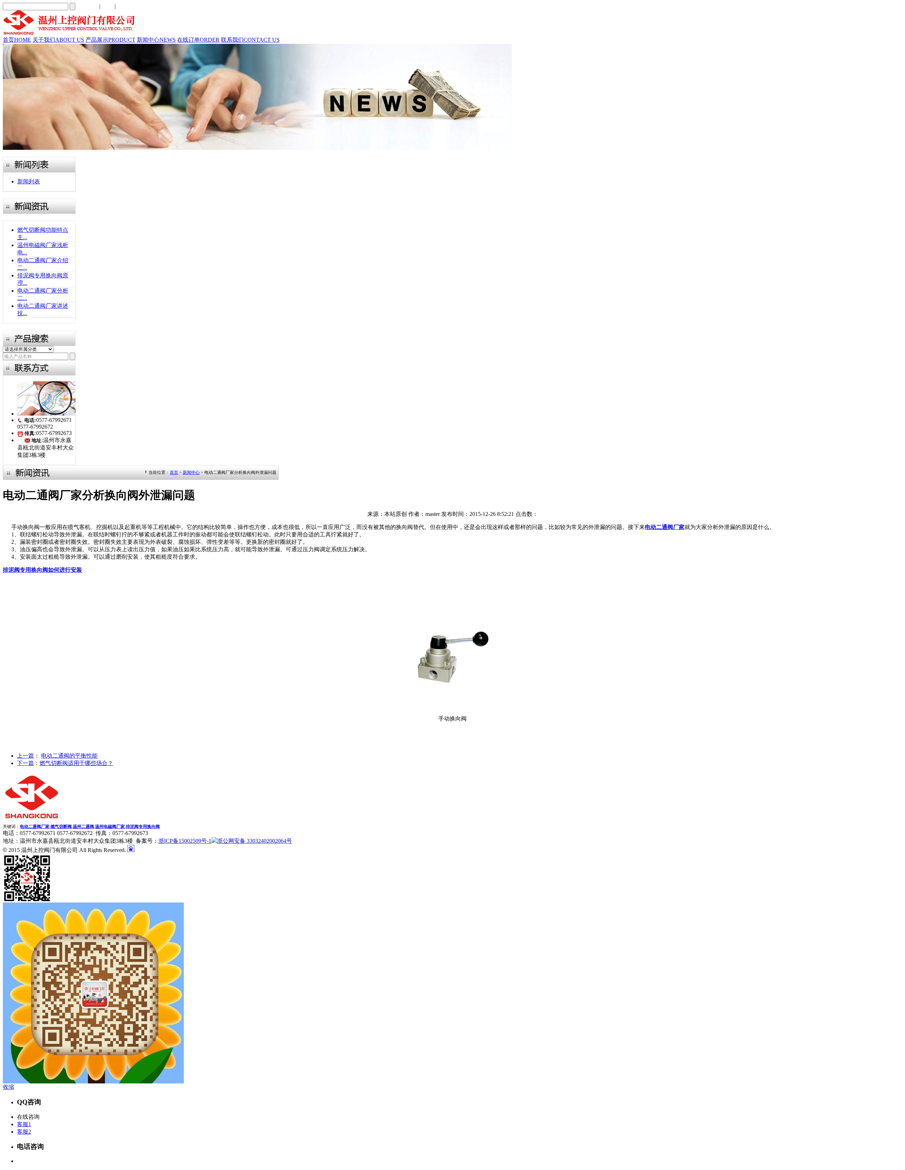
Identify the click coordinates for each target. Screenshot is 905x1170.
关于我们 (58, 40)
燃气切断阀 (61, 826)
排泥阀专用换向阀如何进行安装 (42, 570)
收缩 (8, 1087)
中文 (107, 6)
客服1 (24, 1124)
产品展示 (110, 40)
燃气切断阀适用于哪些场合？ (76, 763)
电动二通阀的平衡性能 (69, 756)
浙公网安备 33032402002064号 (254, 841)
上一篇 (25, 756)
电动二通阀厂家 (34, 826)
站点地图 (86, 6)
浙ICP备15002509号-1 (184, 841)
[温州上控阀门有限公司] (75, 34)
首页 (17, 40)
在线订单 (198, 40)
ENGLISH (129, 6)
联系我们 (250, 40)
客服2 (24, 1132)
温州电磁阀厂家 (110, 826)
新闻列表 (28, 181)
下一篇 (25, 763)
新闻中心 (156, 40)
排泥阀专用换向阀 (143, 826)
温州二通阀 (83, 826)
